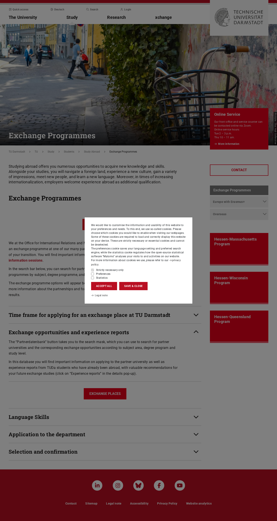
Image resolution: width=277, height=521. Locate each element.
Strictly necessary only (110, 270)
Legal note (101, 295)
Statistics (102, 277)
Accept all (104, 286)
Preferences (103, 273)
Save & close (133, 286)
